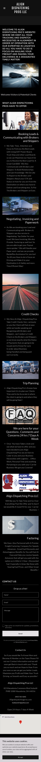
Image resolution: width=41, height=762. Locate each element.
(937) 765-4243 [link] (20, 697)
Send (20, 634)
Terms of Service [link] (20, 642)
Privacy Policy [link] (34, 640)
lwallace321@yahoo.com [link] (20, 703)
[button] (5, 8)
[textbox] (20, 594)
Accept (20, 757)
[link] (20, 12)
